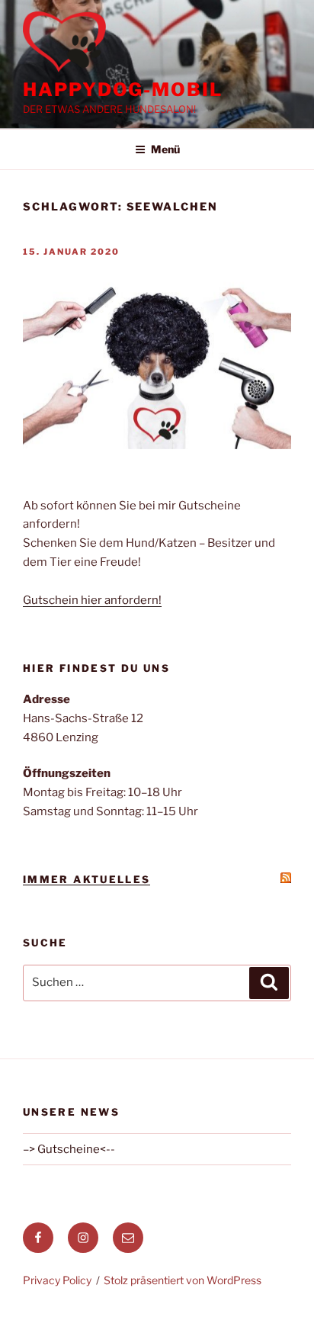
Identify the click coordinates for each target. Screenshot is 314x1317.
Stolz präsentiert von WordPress (182, 1280)
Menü (165, 149)
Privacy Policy (57, 1280)
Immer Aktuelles (86, 879)
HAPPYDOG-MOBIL (123, 90)
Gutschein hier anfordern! (92, 600)
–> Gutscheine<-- (69, 1149)
